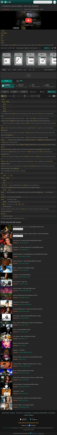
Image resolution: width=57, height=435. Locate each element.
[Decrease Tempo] (2, 48)
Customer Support (28, 415)
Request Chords (17, 229)
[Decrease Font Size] (13, 96)
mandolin (20, 69)
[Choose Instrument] (34, 70)
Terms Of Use (19, 413)
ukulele (14, 69)
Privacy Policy (27, 413)
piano (9, 69)
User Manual (51, 413)
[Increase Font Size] (24, 96)
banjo (25, 69)
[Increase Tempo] (13, 48)
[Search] (50, 2)
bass (30, 69)
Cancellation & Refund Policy (39, 413)
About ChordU (5, 413)
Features (12, 413)
